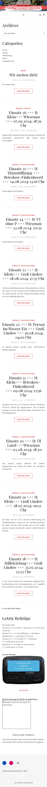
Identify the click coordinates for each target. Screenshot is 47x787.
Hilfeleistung (7, 55)
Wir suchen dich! (23, 74)
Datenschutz (17, 771)
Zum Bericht (23, 690)
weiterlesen (23, 91)
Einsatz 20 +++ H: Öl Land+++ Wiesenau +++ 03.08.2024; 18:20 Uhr (23, 447)
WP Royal (29, 783)
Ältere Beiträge (12, 608)
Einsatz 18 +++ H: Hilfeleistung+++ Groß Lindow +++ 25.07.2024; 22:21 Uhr (23, 565)
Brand (4, 50)
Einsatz (5, 53)
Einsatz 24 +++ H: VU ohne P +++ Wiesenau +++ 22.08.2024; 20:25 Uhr (23, 225)
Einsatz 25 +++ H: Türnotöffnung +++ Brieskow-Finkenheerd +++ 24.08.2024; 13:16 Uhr (23, 175)
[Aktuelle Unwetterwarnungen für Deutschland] (16, 703)
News (4, 58)
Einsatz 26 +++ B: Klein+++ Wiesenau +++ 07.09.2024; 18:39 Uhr (24, 119)
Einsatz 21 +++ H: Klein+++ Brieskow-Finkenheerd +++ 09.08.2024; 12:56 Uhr (23, 386)
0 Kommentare (29, 80)
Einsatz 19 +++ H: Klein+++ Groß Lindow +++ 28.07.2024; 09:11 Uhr (23, 503)
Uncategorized (8, 61)
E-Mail (24, 771)
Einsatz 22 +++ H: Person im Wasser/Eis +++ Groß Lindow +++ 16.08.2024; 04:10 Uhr (23, 331)
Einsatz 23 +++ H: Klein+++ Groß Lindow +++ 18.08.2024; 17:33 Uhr (23, 274)
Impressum (6, 771)
